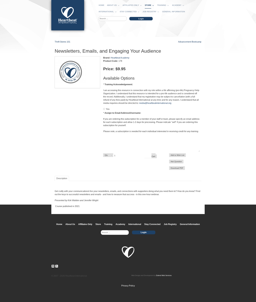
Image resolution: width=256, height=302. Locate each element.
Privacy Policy (128, 286)
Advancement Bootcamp (189, 42)
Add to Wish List (177, 155)
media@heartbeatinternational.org (155, 103)
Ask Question (176, 161)
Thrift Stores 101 (62, 42)
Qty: (106, 155)
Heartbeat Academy (120, 58)
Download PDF (177, 168)
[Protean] (67, 15)
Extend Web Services (164, 275)
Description (61, 178)
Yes (107, 109)
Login (141, 19)
